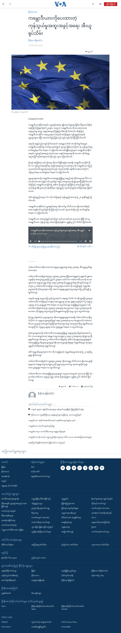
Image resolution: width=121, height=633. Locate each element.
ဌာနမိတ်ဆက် (6, 593)
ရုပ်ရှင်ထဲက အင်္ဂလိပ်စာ (69, 545)
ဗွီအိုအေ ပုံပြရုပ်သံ (67, 580)
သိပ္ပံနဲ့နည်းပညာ (36, 503)
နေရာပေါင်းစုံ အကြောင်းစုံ (100, 522)
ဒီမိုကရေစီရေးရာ (7, 516)
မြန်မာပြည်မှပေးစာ (67, 503)
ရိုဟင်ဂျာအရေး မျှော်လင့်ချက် (102, 499)
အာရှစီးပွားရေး (66, 522)
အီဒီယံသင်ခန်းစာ (7, 545)
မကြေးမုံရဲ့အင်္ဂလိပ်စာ (39, 545)
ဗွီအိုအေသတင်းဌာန (40, 233)
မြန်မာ (3, 467)
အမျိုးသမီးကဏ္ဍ (67, 532)
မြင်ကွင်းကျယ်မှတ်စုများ (70, 508)
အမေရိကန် (5, 476)
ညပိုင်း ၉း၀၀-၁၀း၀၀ (38, 558)
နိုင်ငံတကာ (32, 12)
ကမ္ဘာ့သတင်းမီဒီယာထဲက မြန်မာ (12, 530)
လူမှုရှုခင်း (64, 499)
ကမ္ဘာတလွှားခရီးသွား (68, 513)
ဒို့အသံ (93, 527)
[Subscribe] (102, 468)
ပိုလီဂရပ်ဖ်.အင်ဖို (67, 575)
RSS (32, 467)
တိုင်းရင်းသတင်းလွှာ (98, 503)
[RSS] (91, 468)
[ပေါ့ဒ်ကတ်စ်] (96, 468)
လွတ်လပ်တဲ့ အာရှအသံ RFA (41, 622)
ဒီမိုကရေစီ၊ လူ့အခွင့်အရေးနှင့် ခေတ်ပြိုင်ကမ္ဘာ (14, 505)
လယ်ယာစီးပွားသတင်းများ (40, 522)
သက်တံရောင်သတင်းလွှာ (100, 532)
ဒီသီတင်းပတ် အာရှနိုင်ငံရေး (71, 517)
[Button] (89, 51)
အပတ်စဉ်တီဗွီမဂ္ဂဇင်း (8, 580)
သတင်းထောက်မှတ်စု (8, 525)
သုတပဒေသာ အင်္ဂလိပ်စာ (100, 545)
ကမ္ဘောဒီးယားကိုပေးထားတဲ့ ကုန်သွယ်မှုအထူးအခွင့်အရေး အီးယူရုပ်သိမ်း (60, 230)
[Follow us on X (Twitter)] (68, 468)
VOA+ (3, 606)
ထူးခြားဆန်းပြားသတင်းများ (41, 532)
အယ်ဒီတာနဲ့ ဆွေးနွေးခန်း (10, 499)
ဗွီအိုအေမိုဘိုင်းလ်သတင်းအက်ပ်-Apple (42, 607)
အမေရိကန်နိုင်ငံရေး (8, 520)
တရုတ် (3, 481)
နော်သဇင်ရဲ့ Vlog (97, 575)
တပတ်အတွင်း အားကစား (40, 517)
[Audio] (93, 4)
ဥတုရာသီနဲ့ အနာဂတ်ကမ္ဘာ (40, 508)
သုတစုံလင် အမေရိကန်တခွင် (101, 513)
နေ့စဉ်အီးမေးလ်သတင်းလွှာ (40, 476)
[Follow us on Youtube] (74, 468)
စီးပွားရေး (34, 513)
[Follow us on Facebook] (62, 468)
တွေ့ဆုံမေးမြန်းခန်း (38, 580)
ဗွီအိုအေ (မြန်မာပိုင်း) (35, 40)
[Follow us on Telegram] (85, 468)
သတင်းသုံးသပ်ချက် (8, 511)
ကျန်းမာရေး (65, 527)
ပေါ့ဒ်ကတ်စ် (35, 472)
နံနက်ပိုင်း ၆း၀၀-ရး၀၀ (9, 558)
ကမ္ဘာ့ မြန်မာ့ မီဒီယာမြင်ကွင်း (41, 499)
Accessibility (65, 627)
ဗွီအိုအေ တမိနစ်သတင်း (99, 571)
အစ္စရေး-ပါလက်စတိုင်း (9, 486)
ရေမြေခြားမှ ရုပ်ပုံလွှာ (68, 571)
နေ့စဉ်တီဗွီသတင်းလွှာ (9, 571)
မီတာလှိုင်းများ (36, 593)
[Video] (100, 4)
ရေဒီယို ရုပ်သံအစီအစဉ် (9, 575)
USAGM (4, 622)
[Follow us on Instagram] (79, 468)
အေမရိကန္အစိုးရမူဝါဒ (38, 627)
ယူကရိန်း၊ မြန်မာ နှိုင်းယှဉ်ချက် (42, 527)
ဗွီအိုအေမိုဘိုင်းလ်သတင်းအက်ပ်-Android (72, 607)
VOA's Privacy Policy (69, 622)
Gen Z (93, 517)
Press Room (6, 627)
